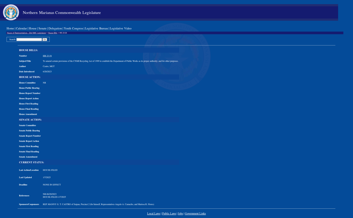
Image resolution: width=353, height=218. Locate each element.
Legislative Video (121, 28)
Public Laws (169, 213)
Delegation (55, 28)
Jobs (180, 213)
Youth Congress (73, 28)
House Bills (52, 33)
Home (10, 28)
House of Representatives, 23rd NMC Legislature (26, 33)
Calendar (21, 28)
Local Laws (153, 213)
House (33, 28)
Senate (42, 28)
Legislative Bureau (96, 28)
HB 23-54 (47, 55)
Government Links (195, 213)
